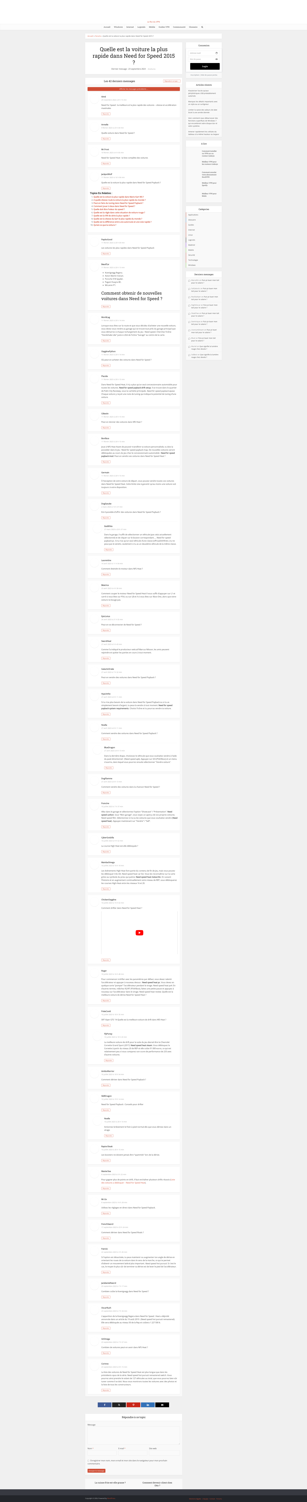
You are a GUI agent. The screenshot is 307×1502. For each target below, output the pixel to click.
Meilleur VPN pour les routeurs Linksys (210, 163)
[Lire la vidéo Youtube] (139, 932)
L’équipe (205, 1499)
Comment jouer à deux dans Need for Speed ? (114, 206)
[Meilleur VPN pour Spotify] (195, 185)
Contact (212, 1499)
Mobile (152, 27)
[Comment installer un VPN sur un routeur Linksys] (195, 153)
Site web (153, 1448)
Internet (130, 27)
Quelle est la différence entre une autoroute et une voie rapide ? (122, 222)
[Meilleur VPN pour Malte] (195, 196)
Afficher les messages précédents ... (133, 89)
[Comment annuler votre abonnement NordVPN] (195, 174)
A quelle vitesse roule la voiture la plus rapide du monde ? (120, 200)
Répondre (106, 114)
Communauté (179, 27)
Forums (98, 36)
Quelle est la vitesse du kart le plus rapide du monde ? (118, 218)
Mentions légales (195, 1499)
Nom (91, 1448)
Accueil (107, 27)
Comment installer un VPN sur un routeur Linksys (209, 153)
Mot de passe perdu (209, 75)
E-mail (121, 1448)
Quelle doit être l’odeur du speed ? (109, 209)
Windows (118, 27)
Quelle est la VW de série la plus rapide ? (112, 215)
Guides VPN (164, 27)
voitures (152, 69)
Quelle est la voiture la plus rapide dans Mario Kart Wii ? (119, 197)
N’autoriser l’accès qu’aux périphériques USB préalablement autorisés (202, 93)
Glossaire (193, 27)
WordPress (111, 1498)
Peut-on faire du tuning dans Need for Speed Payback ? (118, 203)
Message (91, 1424)
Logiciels (141, 27)
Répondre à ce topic (171, 81)
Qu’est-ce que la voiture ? (105, 225)
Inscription (195, 75)
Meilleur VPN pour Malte (209, 194)
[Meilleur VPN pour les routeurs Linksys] (195, 164)
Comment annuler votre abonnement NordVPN (209, 174)
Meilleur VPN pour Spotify (209, 184)
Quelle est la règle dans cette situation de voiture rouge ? (119, 212)
